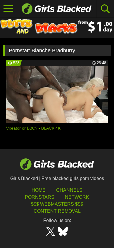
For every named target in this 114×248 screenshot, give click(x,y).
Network (77, 197)
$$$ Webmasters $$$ (57, 204)
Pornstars (39, 197)
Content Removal (57, 211)
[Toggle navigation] (8, 9)
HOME (39, 190)
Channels (69, 190)
